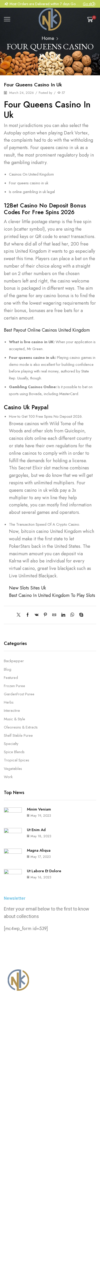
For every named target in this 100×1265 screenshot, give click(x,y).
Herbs (9, 702)
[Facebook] (27, 615)
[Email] (41, 1181)
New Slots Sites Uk (27, 588)
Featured (11, 677)
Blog (7, 669)
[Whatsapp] (30, 1181)
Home (48, 38)
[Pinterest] (45, 615)
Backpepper (14, 661)
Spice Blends (14, 752)
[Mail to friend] (54, 615)
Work (8, 777)
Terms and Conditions (35, 1206)
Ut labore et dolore (44, 871)
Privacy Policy (72, 1206)
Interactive (12, 710)
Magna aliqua (39, 850)
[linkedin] (63, 615)
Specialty (11, 744)
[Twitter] (20, 615)
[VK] (36, 615)
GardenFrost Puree (19, 694)
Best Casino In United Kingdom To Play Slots (52, 595)
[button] (6, 4)
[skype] (80, 615)
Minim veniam (39, 809)
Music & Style (14, 719)
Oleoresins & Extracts (21, 727)
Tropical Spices (16, 760)
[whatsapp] (72, 615)
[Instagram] (20, 1181)
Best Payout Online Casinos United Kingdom (47, 330)
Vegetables (13, 768)
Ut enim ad (36, 830)
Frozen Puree (14, 686)
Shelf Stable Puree (18, 735)
